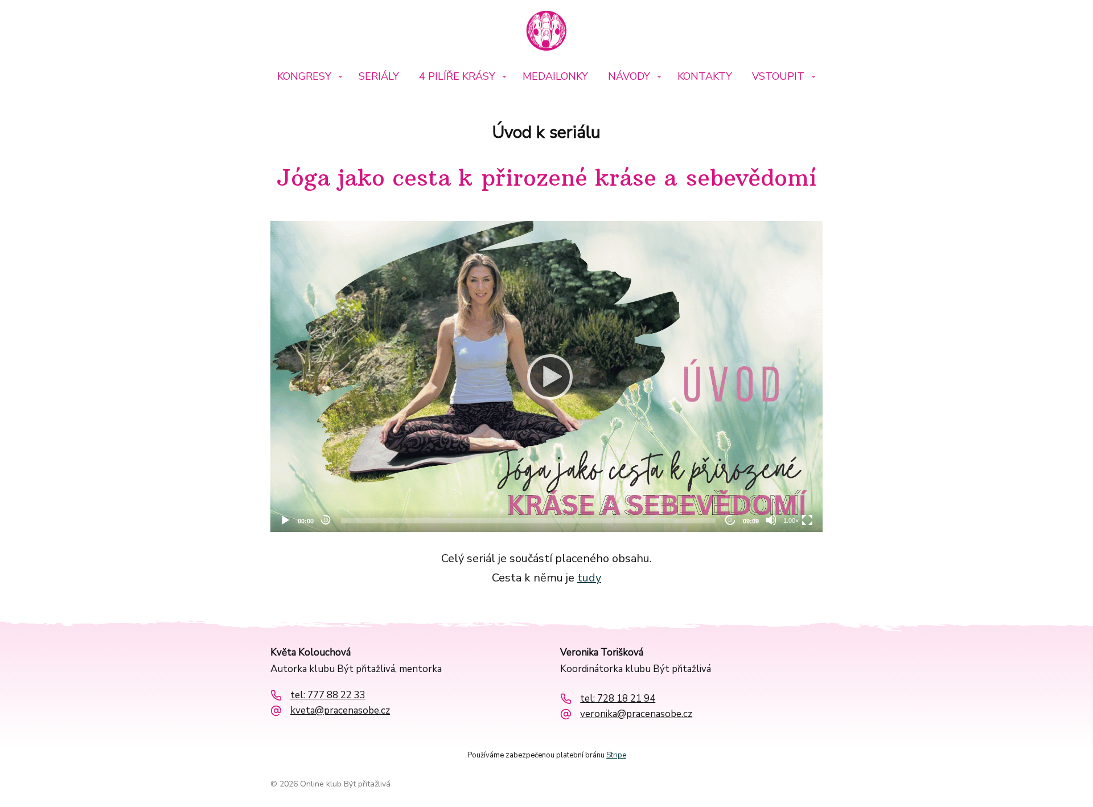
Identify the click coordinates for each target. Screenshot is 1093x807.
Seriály (379, 76)
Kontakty (704, 76)
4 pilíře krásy (457, 76)
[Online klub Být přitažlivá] (546, 32)
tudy (589, 577)
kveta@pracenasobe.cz (340, 710)
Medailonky (555, 76)
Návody (629, 76)
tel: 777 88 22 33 (327, 695)
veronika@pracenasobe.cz (636, 714)
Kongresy (304, 76)
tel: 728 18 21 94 (617, 699)
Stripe (616, 755)
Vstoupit (778, 76)
